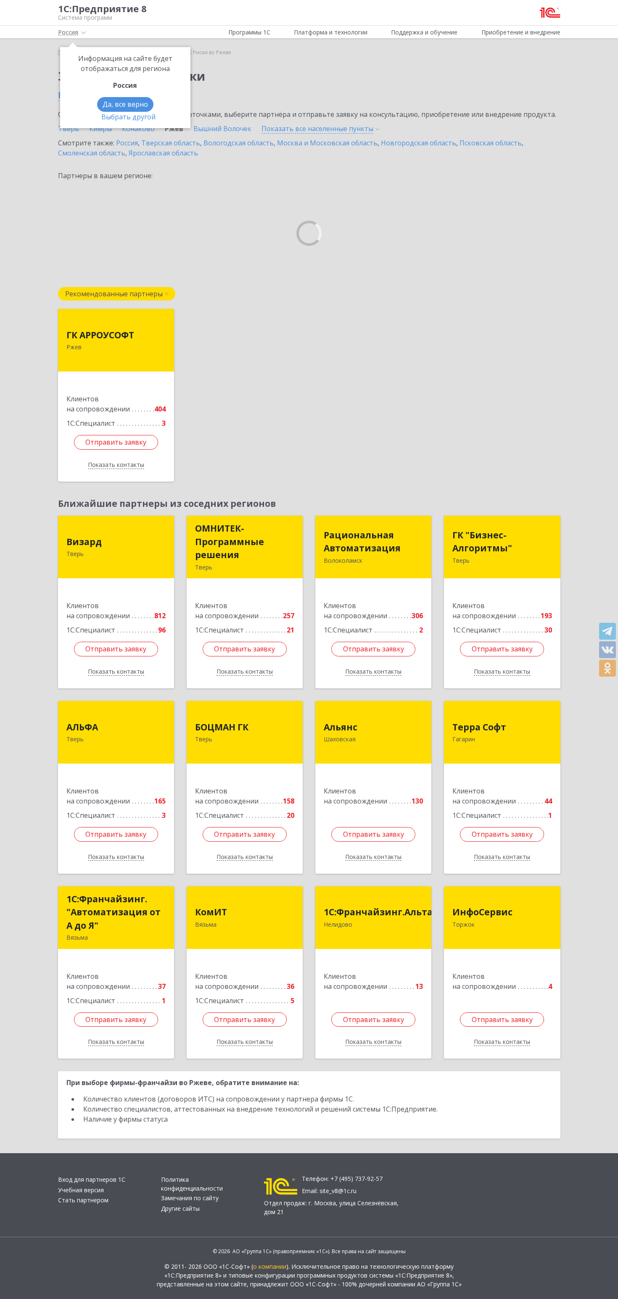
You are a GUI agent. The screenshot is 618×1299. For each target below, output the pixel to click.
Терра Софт (479, 727)
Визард (84, 542)
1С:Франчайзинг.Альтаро (384, 912)
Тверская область (170, 143)
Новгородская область (418, 143)
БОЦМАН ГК (221, 727)
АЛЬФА (82, 727)
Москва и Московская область (327, 143)
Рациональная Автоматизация (362, 541)
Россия (127, 143)
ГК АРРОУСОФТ (100, 335)
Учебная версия (81, 1190)
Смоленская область (91, 153)
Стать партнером (83, 1200)
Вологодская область (238, 143)
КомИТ (211, 912)
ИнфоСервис (482, 912)
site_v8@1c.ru (338, 1191)
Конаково (138, 128)
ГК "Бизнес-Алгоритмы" (482, 541)
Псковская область (491, 143)
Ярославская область (163, 153)
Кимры (100, 128)
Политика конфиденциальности (192, 1183)
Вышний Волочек (222, 128)
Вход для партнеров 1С (91, 1179)
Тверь (68, 128)
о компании (269, 1266)
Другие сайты (180, 1208)
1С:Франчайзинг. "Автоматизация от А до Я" (113, 912)
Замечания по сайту (190, 1198)
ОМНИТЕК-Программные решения (229, 541)
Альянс (340, 727)
